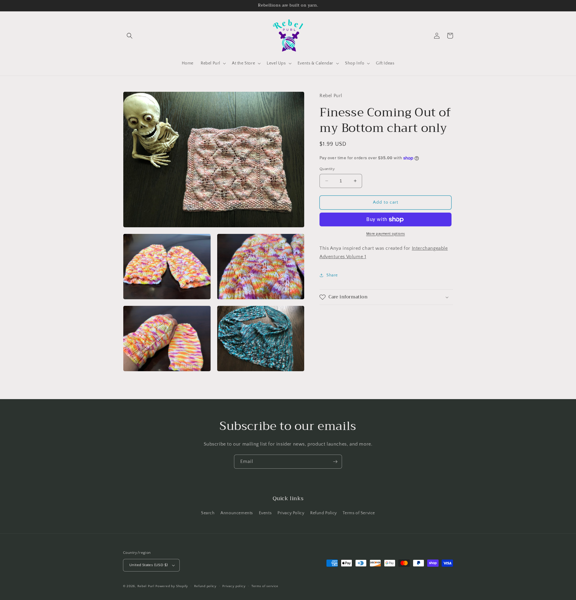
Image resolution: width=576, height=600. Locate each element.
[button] (129, 35)
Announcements (236, 513)
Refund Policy (323, 513)
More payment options (385, 234)
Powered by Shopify (171, 586)
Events (265, 513)
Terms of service (264, 586)
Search (208, 513)
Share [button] (332, 275)
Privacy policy (233, 586)
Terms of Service (359, 513)
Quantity (327, 169)
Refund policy (205, 586)
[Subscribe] (335, 462)
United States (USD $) (148, 565)
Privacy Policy (291, 513)
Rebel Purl (145, 586)
